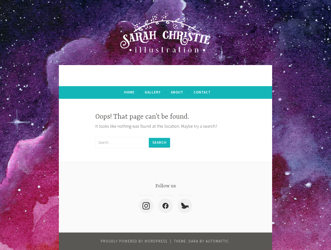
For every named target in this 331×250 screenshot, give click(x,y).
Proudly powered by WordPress (134, 241)
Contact (202, 92)
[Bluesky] (185, 206)
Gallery (153, 92)
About (177, 92)
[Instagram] (146, 206)
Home (129, 92)
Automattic (217, 241)
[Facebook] (165, 206)
